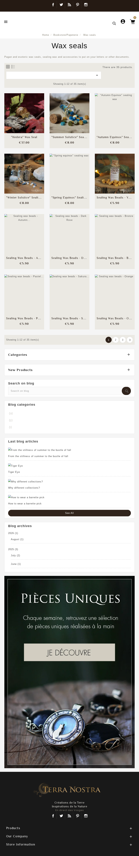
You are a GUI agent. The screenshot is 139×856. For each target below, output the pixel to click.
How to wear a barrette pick (25, 503)
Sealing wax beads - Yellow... (117, 197)
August (17, 539)
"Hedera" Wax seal (24, 137)
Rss (69, 815)
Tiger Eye (14, 472)
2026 (13, 533)
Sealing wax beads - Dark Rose (73, 258)
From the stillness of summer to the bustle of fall (38, 456)
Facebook (53, 4)
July (15, 555)
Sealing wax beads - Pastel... (26, 318)
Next (130, 340)
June (16, 564)
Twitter (61, 4)
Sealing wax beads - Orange (117, 318)
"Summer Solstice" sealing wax (73, 137)
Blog (69, 4)
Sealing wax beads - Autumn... (27, 258)
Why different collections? (24, 487)
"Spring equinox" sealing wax (72, 197)
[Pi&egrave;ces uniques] (69, 672)
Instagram (85, 4)
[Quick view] (33, 121)
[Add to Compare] (24, 110)
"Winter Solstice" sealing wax (27, 197)
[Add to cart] (15, 110)
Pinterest (77, 4)
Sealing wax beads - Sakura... (72, 318)
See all (69, 513)
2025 (13, 549)
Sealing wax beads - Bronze (117, 258)
